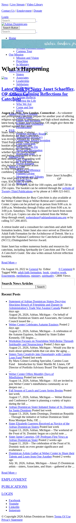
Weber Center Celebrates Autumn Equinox (34, 324)
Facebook (14, 500)
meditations (23, 275)
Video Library (35, 4)
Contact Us (8, 10)
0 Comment (65, 269)
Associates (22, 77)
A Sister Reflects (26, 97)
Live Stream (17, 4)
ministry (35, 275)
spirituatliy (48, 275)
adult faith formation (30, 272)
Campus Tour (24, 51)
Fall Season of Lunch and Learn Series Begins (36, 390)
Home (12, 38)
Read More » (9, 262)
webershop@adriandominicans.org (46, 217)
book (46, 272)
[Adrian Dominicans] (14, 24)
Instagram (14, 510)
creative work (58, 272)
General (33, 269)
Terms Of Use (62, 516)
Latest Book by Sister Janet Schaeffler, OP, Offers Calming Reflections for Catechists (38, 94)
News (4, 4)
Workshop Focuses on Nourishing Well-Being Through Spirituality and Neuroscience (41, 342)
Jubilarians (22, 84)
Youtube (14, 503)
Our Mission (16, 54)
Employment (24, 10)
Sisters (20, 74)
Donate (38, 10)
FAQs (19, 110)
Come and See (24, 107)
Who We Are (24, 104)
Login (4, 17)
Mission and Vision (27, 57)
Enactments (8, 275)
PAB (12, 130)
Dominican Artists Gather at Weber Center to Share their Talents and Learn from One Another (41, 455)
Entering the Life (26, 100)
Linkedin (14, 507)
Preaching (22, 61)
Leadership (22, 81)
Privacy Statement (12, 519)
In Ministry (22, 64)
